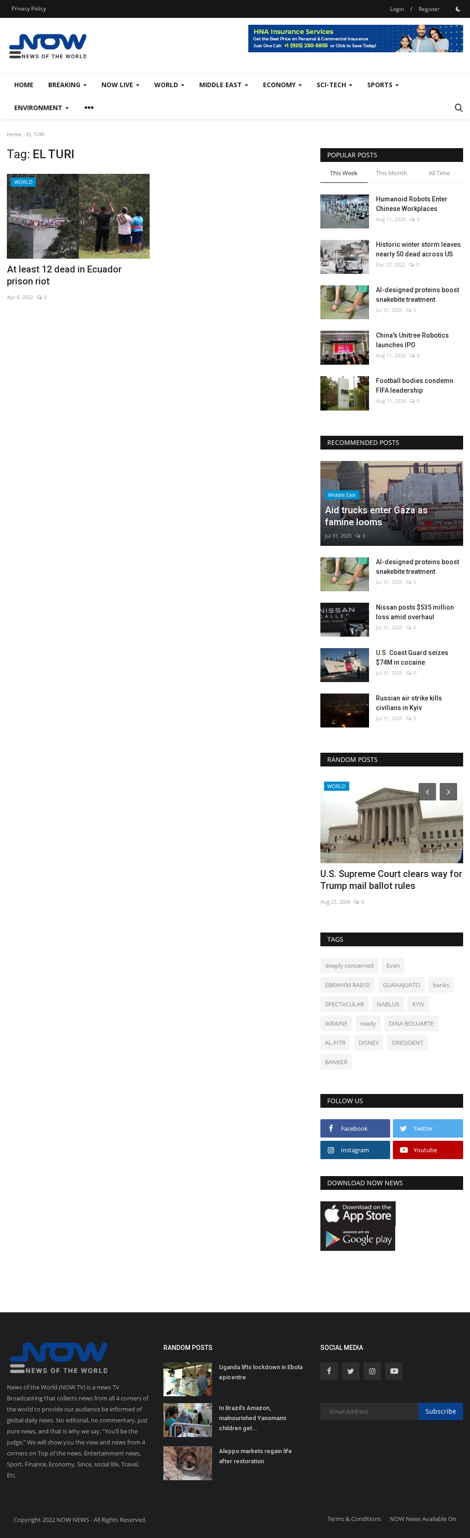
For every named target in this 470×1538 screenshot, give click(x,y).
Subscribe (440, 1411)
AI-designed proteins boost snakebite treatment (417, 294)
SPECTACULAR (344, 1004)
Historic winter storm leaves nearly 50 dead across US (418, 249)
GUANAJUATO (401, 985)
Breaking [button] (65, 84)
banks (441, 985)
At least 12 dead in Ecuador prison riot (64, 275)
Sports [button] (380, 84)
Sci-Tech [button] (332, 84)
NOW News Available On (423, 1519)
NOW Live (118, 84)
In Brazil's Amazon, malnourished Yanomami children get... (252, 1418)
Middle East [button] (221, 84)
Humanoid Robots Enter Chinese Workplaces (412, 203)
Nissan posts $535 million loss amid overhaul (415, 612)
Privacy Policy (28, 8)
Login (397, 9)
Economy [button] (280, 84)
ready (368, 1023)
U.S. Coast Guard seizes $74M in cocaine (412, 657)
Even (393, 965)
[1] (458, 9)
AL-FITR (335, 1042)
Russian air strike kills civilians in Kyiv (409, 702)
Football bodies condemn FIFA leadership (414, 385)
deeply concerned (349, 965)
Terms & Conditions (354, 1519)
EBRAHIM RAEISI (347, 985)
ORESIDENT (407, 1042)
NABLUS (388, 1004)
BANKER (336, 1062)
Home (24, 84)
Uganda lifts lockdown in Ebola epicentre (260, 1372)
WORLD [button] (167, 84)
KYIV (418, 1004)
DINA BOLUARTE (411, 1023)
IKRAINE (336, 1023)
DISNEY (368, 1042)
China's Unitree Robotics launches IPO (412, 340)
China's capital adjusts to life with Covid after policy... (393, 879)
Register (429, 9)
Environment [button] (39, 107)
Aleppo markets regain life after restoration (255, 1456)
